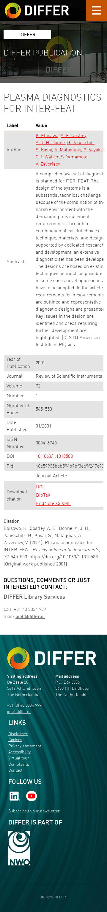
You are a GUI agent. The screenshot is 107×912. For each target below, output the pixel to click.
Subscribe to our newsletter (34, 811)
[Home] (51, 658)
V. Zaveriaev (48, 164)
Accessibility (19, 752)
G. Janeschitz (81, 143)
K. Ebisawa (47, 136)
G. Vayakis (94, 150)
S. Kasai (44, 150)
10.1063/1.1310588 (54, 456)
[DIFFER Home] (37, 6)
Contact (15, 771)
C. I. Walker (47, 157)
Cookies (15, 740)
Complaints (18, 765)
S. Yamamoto (74, 157)
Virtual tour (18, 758)
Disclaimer (18, 734)
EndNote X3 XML (53, 503)
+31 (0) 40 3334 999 (24, 706)
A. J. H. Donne (50, 143)
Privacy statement (24, 746)
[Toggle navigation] (96, 10)
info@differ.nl (19, 712)
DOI (39, 487)
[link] (15, 796)
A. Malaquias (67, 150)
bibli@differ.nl (30, 616)
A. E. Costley (73, 136)
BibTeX (43, 495)
